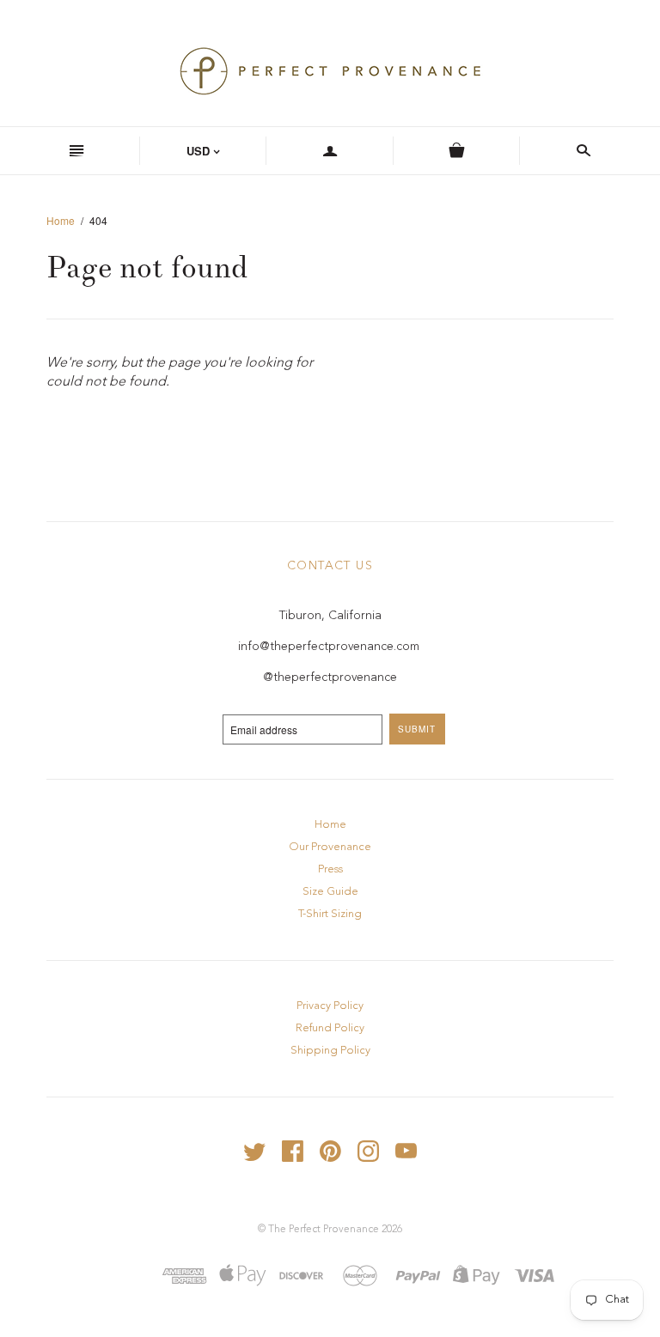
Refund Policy (330, 1028)
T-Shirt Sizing (330, 914)
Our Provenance (330, 847)
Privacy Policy (330, 1006)
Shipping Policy (330, 1050)
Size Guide (330, 891)
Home (60, 220)
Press (330, 869)
